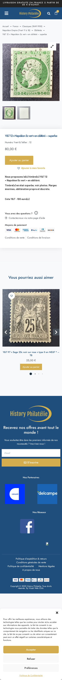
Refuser (31, 659)
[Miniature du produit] (52, 46)
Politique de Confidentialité (31, 675)
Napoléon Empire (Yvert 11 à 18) (16, 30)
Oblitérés (38, 30)
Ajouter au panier (19, 160)
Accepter (31, 650)
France (15, 26)
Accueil (5, 26)
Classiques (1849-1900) (32, 26)
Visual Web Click (36, 588)
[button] (57, 612)
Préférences (31, 668)
